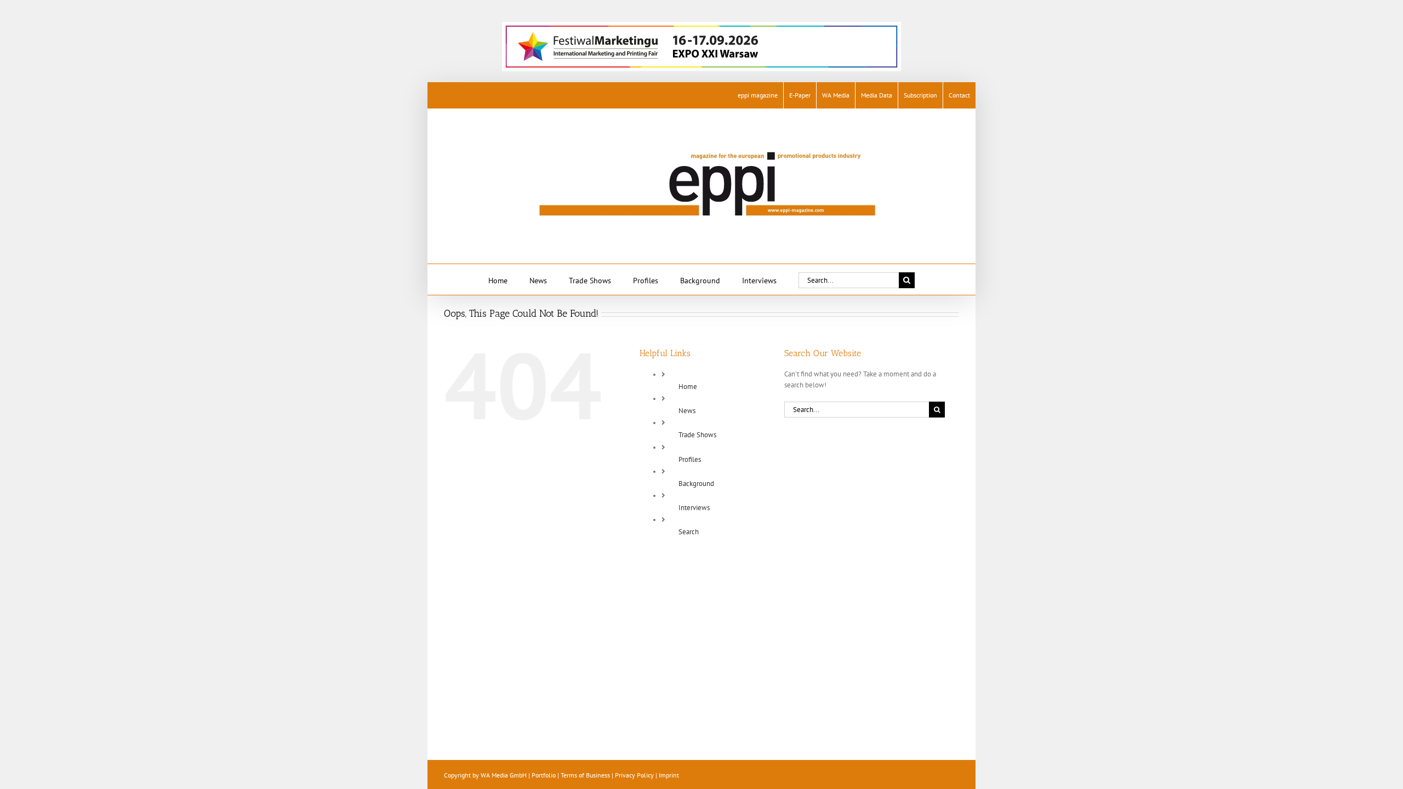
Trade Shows (697, 434)
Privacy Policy (634, 775)
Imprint (669, 775)
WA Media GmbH (504, 775)
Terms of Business (585, 775)
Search (688, 531)
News (686, 410)
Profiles (689, 459)
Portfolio (544, 775)
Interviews (694, 507)
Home (687, 386)
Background (696, 483)
